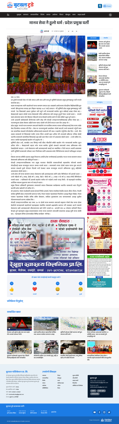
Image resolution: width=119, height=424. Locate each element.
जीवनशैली (75, 378)
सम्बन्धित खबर (14, 312)
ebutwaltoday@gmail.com (16, 395)
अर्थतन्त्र (54, 15)
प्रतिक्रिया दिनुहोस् (15, 301)
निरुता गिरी (44, 413)
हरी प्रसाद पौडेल (11, 413)
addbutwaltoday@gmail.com (98, 387)
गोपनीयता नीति (95, 394)
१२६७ (17, 389)
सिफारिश (75, 383)
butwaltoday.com (15, 421)
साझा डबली (81, 15)
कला (74, 15)
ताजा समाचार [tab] (93, 38)
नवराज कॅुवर (22, 413)
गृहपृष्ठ (19, 15)
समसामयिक (34, 15)
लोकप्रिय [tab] (106, 38)
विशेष (42, 15)
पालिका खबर (60, 383)
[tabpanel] (99, 72)
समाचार (25, 15)
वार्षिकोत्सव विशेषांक (78, 386)
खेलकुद (67, 15)
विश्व (58, 388)
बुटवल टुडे (46, 31)
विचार (61, 15)
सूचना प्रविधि (76, 376)
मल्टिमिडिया (45, 388)
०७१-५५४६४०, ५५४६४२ (14, 392)
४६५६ (17, 387)
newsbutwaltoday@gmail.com (99, 383)
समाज (48, 15)
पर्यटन (58, 386)
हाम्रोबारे (93, 391)
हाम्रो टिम (53, 412)
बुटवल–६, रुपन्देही (14, 397)
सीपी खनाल (33, 413)
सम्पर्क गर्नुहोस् (101, 391)
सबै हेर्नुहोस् (99, 102)
